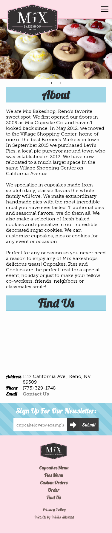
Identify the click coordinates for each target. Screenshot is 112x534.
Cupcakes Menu (53, 468)
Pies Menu (53, 475)
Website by (54, 517)
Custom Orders (53, 482)
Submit (89, 425)
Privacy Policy (54, 509)
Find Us (54, 497)
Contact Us (36, 394)
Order (53, 490)
